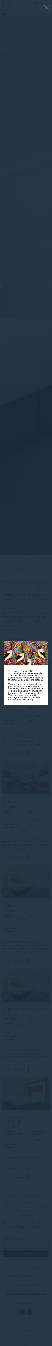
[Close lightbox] (46, 7)
